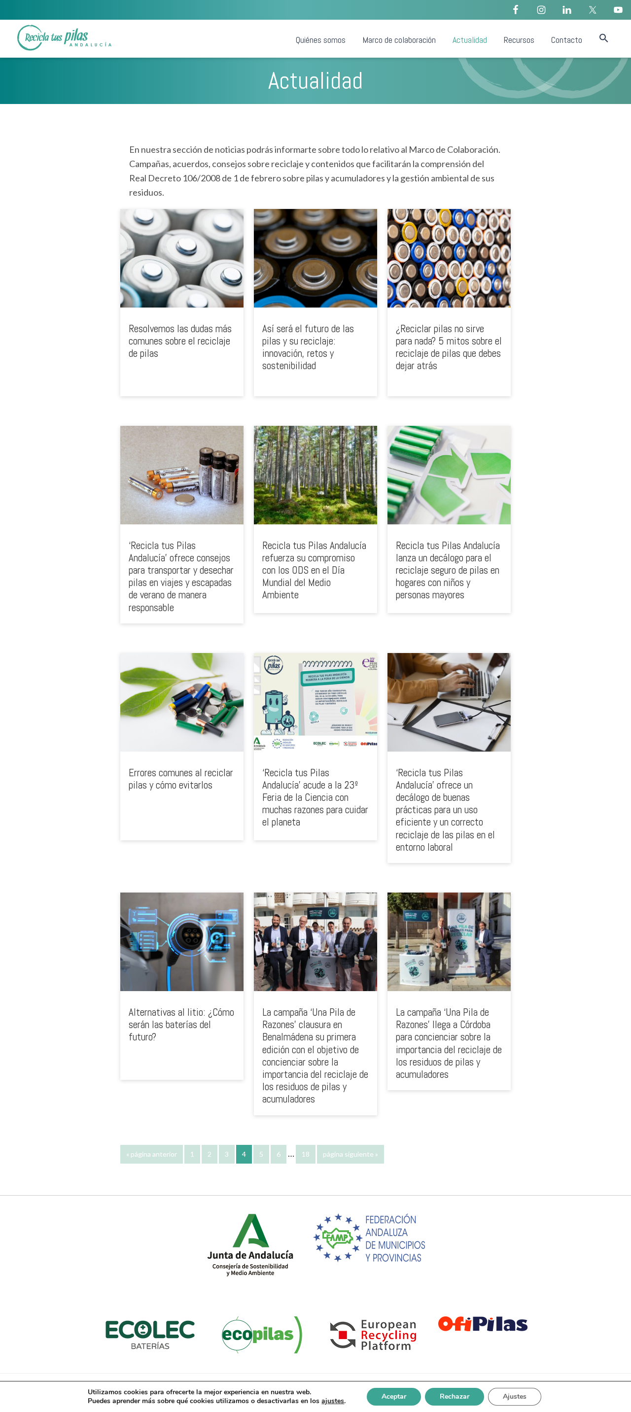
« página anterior (151, 1156)
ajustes (332, 1401)
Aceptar (394, 1396)
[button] (604, 38)
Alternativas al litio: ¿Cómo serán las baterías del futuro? (181, 1024)
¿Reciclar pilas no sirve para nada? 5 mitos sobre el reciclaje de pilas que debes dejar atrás (449, 347)
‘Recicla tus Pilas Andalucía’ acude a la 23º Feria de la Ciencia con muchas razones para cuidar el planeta (315, 797)
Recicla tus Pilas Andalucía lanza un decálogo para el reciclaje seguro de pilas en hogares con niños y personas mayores (448, 570)
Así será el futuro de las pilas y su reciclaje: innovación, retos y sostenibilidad (308, 347)
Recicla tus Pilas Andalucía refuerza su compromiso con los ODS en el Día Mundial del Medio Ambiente (314, 570)
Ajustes (514, 1396)
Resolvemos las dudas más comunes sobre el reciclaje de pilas (180, 341)
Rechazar (454, 1396)
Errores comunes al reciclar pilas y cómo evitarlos (181, 779)
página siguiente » (350, 1156)
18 (308, 1153)
